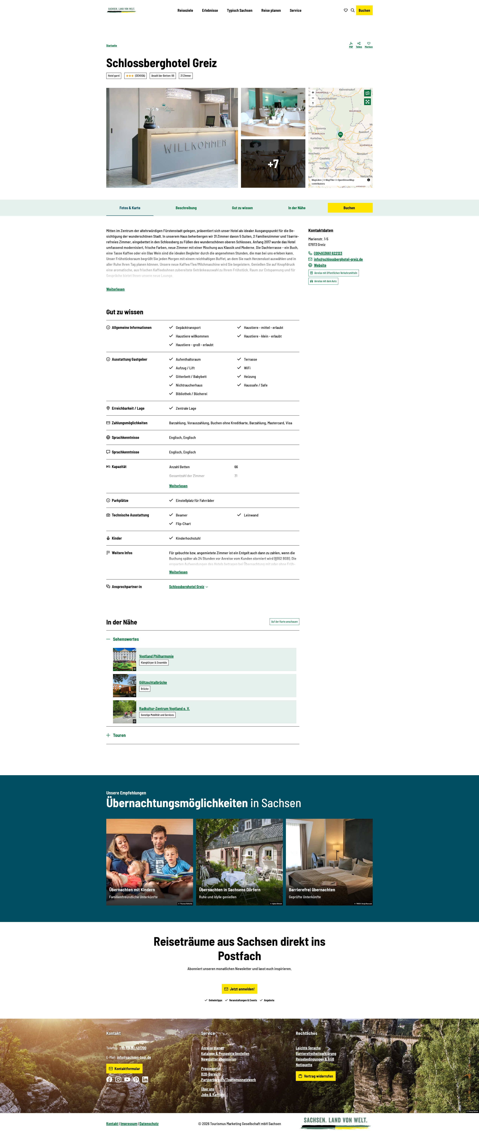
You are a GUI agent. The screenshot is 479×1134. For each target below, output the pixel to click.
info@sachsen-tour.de (134, 1057)
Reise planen (271, 10)
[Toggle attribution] (368, 180)
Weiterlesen (115, 289)
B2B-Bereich (210, 1074)
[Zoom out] (313, 98)
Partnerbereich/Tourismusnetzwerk (228, 1079)
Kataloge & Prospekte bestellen (225, 1053)
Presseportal (211, 1068)
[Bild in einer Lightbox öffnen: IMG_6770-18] (273, 163)
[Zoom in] (313, 92)
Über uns (207, 1089)
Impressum (128, 1123)
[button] (470, 1129)
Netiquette (304, 1064)
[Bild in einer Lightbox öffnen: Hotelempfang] (172, 138)
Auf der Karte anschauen (284, 621)
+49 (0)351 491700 (132, 1048)
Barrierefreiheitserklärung (316, 1053)
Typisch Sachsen (239, 10)
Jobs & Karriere (213, 1094)
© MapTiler (329, 180)
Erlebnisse (210, 10)
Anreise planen (212, 1048)
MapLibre (317, 180)
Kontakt (112, 1123)
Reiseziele (185, 10)
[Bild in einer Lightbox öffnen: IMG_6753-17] (273, 112)
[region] (340, 138)
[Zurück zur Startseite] (121, 10)
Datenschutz (148, 1123)
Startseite (111, 45)
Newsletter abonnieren (218, 1059)
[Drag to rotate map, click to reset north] (313, 103)
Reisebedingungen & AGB (315, 1059)
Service (295, 10)
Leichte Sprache (308, 1048)
